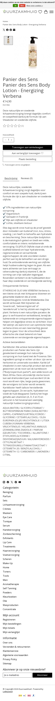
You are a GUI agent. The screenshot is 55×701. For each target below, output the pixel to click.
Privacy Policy (10, 659)
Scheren (7, 559)
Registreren (9, 619)
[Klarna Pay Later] (29, 695)
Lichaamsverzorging (13, 504)
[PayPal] (33, 695)
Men (5, 580)
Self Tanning (9, 588)
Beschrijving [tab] (11, 178)
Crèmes (7, 508)
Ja (15, 6)
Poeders (7, 592)
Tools (6, 575)
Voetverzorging (11, 554)
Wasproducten (10, 605)
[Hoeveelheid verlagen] (5, 140)
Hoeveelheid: (8, 135)
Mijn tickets (9, 627)
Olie (5, 600)
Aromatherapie (11, 584)
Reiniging (8, 492)
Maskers (7, 513)
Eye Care (7, 517)
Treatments (9, 546)
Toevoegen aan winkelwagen (27, 147)
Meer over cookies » (35, 6)
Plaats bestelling (27, 159)
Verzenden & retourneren (16, 646)
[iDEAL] (20, 695)
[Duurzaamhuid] (20, 12)
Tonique (7, 521)
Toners (7, 571)
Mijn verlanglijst (11, 632)
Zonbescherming (12, 534)
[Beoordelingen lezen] (12, 126)
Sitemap (7, 663)
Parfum (7, 496)
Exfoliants (8, 538)
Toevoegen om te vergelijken (17, 165)
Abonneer (42, 675)
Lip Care (7, 542)
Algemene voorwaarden (15, 655)
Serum (6, 525)
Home (5, 21)
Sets (5, 500)
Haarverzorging (11, 550)
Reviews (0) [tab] (27, 178)
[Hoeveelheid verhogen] (11, 140)
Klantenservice (10, 650)
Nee (22, 6)
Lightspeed (8, 691)
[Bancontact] (25, 695)
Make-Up (8, 563)
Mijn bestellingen (12, 623)
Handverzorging (11, 529)
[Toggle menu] (51, 12)
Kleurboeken (9, 596)
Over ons (7, 642)
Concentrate (9, 609)
